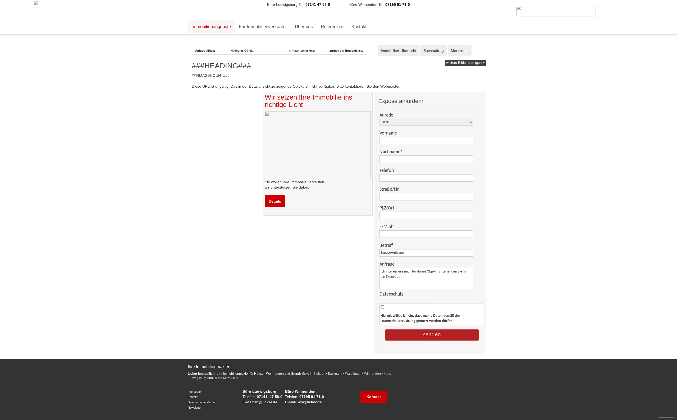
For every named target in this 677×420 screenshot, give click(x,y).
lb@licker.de (266, 402)
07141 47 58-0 (317, 4)
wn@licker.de (310, 402)
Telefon (386, 170)
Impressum (195, 391)
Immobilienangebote (211, 26)
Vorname (388, 133)
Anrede (386, 115)
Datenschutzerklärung (398, 321)
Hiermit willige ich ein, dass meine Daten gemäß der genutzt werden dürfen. (420, 318)
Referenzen (332, 26)
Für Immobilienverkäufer (263, 26)
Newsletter (195, 407)
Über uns (304, 26)
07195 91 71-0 (397, 4)
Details (275, 201)
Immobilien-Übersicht (398, 50)
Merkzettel (459, 50)
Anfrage (387, 264)
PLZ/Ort (386, 208)
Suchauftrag (433, 50)
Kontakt (359, 26)
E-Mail (386, 226)
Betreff (386, 245)
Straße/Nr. (389, 189)
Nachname (391, 152)
